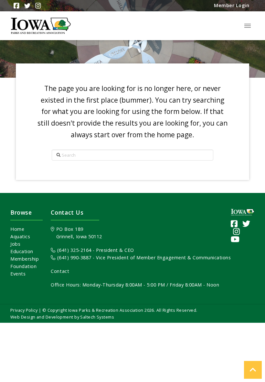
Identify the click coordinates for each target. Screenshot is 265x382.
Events (18, 274)
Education (21, 251)
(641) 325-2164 (73, 250)
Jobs (15, 244)
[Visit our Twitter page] (246, 223)
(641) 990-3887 (73, 257)
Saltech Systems (97, 317)
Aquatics (20, 236)
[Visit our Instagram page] (236, 231)
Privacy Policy (23, 310)
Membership (24, 259)
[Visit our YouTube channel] (235, 239)
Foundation (23, 266)
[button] (247, 26)
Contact (60, 271)
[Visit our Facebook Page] (234, 223)
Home (17, 229)
